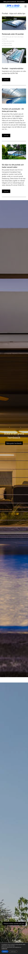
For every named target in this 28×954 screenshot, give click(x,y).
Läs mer (6, 79)
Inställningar (13, 951)
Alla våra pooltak (8, 41)
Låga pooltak (7, 43)
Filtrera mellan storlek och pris (14, 923)
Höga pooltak (7, 45)
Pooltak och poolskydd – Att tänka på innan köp (13, 109)
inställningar (4, 948)
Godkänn (5, 951)
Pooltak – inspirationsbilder (12, 68)
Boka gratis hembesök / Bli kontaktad (14, 1)
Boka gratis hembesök (14, 443)
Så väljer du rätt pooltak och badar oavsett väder (13, 165)
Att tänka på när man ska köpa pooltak (12, 38)
